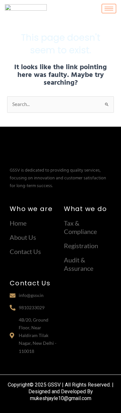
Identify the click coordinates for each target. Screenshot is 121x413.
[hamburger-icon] (109, 8)
